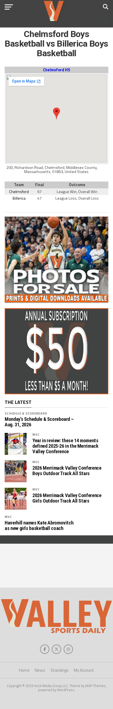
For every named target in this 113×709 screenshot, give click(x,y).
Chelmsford (19, 192)
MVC (35, 434)
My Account (84, 670)
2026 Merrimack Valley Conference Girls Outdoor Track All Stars (66, 498)
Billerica (19, 198)
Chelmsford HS (56, 70)
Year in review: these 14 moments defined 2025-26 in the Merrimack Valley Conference (65, 446)
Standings (59, 670)
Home (24, 670)
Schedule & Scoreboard (26, 413)
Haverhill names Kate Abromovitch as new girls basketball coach (39, 525)
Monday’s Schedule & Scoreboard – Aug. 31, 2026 (39, 421)
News (40, 670)
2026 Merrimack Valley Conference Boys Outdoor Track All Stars (66, 470)
